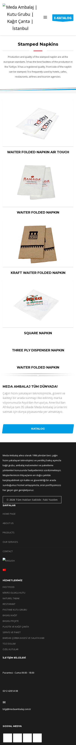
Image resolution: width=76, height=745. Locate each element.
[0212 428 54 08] (4, 684)
